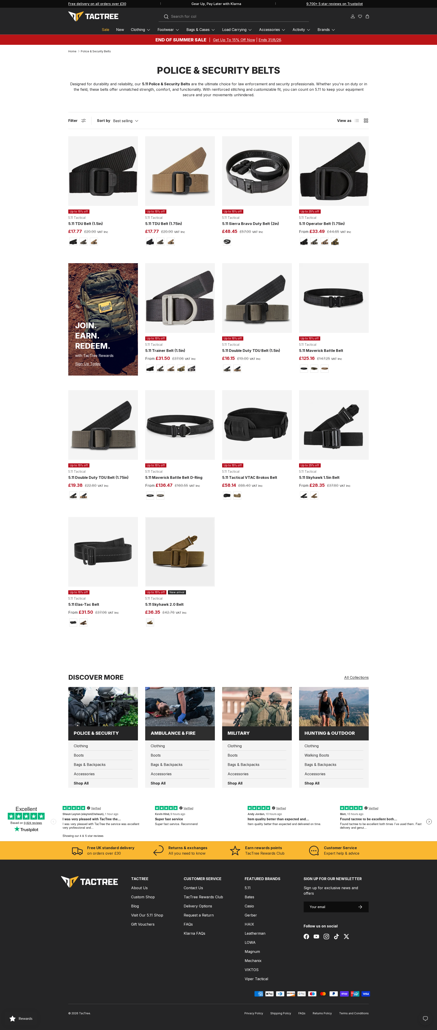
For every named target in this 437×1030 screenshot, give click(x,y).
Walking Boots (317, 755)
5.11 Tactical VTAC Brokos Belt (249, 477)
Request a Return (199, 915)
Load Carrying (234, 29)
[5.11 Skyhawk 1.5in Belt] (334, 425)
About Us (139, 888)
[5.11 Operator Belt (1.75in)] (334, 171)
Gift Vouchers (143, 924)
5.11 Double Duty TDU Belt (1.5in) (251, 350)
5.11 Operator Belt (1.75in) (322, 223)
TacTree (84, 1013)
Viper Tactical (256, 979)
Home (72, 51)
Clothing (138, 29)
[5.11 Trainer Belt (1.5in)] (180, 298)
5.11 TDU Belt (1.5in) (85, 223)
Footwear (166, 29)
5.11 (248, 888)
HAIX (249, 924)
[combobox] (234, 16)
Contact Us (193, 888)
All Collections (356, 677)
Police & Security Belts (96, 51)
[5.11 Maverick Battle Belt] (334, 298)
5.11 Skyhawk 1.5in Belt (319, 477)
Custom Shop (143, 897)
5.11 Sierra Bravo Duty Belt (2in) (250, 223)
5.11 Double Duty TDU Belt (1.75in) (98, 477)
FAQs (188, 924)
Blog (135, 906)
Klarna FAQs (194, 933)
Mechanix (253, 960)
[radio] (73, 241)
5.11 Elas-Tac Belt (83, 604)
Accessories (269, 29)
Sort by (103, 120)
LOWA (250, 942)
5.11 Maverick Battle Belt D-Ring (173, 477)
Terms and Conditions (354, 1013)
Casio (249, 906)
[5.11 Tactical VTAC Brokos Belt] (257, 425)
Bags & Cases (198, 29)
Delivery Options (198, 906)
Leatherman (255, 933)
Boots (79, 755)
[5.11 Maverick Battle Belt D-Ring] (180, 425)
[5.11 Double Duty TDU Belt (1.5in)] (257, 298)
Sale (105, 29)
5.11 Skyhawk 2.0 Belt (164, 604)
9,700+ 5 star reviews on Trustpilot (334, 4)
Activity (298, 29)
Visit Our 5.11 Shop (147, 915)
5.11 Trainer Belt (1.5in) (165, 350)
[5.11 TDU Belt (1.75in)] (180, 171)
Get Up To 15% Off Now (234, 40)
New (120, 29)
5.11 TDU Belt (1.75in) (163, 223)
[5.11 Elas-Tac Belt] (103, 552)
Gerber (251, 915)
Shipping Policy (280, 1013)
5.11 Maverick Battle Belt (321, 350)
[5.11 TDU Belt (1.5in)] (103, 171)
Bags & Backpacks (90, 764)
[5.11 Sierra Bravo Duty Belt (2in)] (257, 171)
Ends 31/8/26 (270, 40)
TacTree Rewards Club (203, 897)
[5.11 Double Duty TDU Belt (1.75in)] (103, 425)
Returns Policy (322, 1013)
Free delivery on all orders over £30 (97, 4)
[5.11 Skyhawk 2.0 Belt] (180, 552)
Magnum (252, 951)
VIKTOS (252, 969)
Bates (249, 897)
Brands (324, 29)
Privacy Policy (253, 1013)
